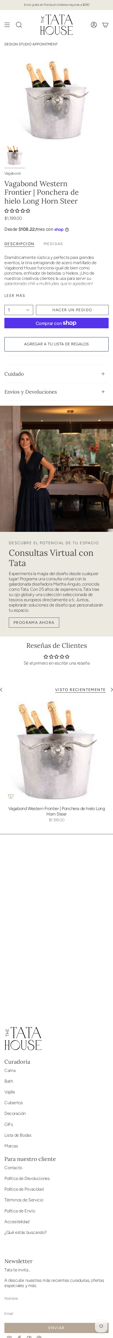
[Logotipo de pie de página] (22, 1038)
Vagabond (12, 173)
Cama (9, 1070)
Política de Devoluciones (27, 1178)
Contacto (13, 1167)
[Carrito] (105, 25)
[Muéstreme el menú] (7, 25)
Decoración (15, 1113)
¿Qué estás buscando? (25, 1232)
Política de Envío (19, 1211)
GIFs (8, 1124)
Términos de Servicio (23, 1199)
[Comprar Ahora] (11, 796)
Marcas (11, 1146)
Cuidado (14, 373)
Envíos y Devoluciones (30, 391)
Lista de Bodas (17, 1135)
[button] (17, 210)
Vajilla (9, 1092)
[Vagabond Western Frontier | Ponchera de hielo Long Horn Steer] (56, 750)
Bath (8, 1081)
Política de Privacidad (23, 1189)
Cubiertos (13, 1102)
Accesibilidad (16, 1221)
